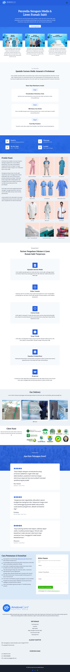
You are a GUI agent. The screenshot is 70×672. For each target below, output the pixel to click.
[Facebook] (33, 670)
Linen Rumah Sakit (35, 632)
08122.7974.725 (21, 559)
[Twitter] (35, 670)
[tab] (33, 421)
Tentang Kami (35, 624)
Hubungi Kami (35, 634)
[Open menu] (66, 2)
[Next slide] (67, 410)
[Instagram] (37, 670)
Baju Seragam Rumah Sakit (35, 630)
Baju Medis (35, 628)
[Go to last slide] (3, 410)
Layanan (35, 626)
